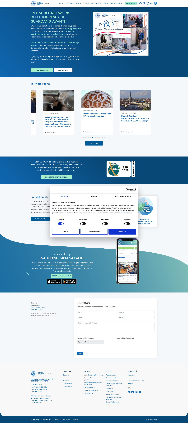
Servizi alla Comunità (112, 402)
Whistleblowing (46, 420)
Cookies (56, 420)
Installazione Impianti (112, 394)
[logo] (40, 2)
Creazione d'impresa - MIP (135, 381)
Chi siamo (66, 375)
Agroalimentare (111, 375)
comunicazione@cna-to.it (38, 307)
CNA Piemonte (67, 384)
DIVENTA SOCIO (131, 3)
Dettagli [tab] (94, 196)
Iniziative (130, 384)
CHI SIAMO (69, 3)
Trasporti (109, 405)
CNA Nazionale (67, 386)
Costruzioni (109, 388)
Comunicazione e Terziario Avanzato (114, 384)
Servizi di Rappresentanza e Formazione (93, 384)
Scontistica (130, 375)
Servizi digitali (88, 393)
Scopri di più (94, 143)
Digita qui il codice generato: (125, 338)
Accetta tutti (122, 232)
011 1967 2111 (37, 309)
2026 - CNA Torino (151, 420)
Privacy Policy (35, 420)
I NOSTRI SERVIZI (41, 70)
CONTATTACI (63, 70)
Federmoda (109, 391)
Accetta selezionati (94, 232)
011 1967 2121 (47, 400)
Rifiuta (66, 232)
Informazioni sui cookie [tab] (123, 196)
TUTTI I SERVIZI (40, 219)
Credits (75, 420)
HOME (61, 3)
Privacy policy (126, 213)
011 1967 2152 (37, 400)
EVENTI (105, 3)
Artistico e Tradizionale (113, 378)
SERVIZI (78, 3)
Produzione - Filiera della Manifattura (113, 398)
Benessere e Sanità (112, 381)
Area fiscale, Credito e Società (93, 375)
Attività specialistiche (91, 390)
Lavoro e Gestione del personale (91, 379)
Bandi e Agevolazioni (134, 378)
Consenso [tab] (64, 196)
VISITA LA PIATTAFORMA (61, 276)
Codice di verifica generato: (85, 338)
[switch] (83, 223)
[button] (83, 138)
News (64, 378)
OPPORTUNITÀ (96, 3)
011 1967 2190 (37, 402)
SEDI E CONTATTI (116, 3)
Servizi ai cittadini (89, 387)
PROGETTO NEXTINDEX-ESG (56, 177)
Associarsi (66, 381)
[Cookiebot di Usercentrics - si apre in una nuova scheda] (127, 189)
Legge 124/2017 (66, 420)
